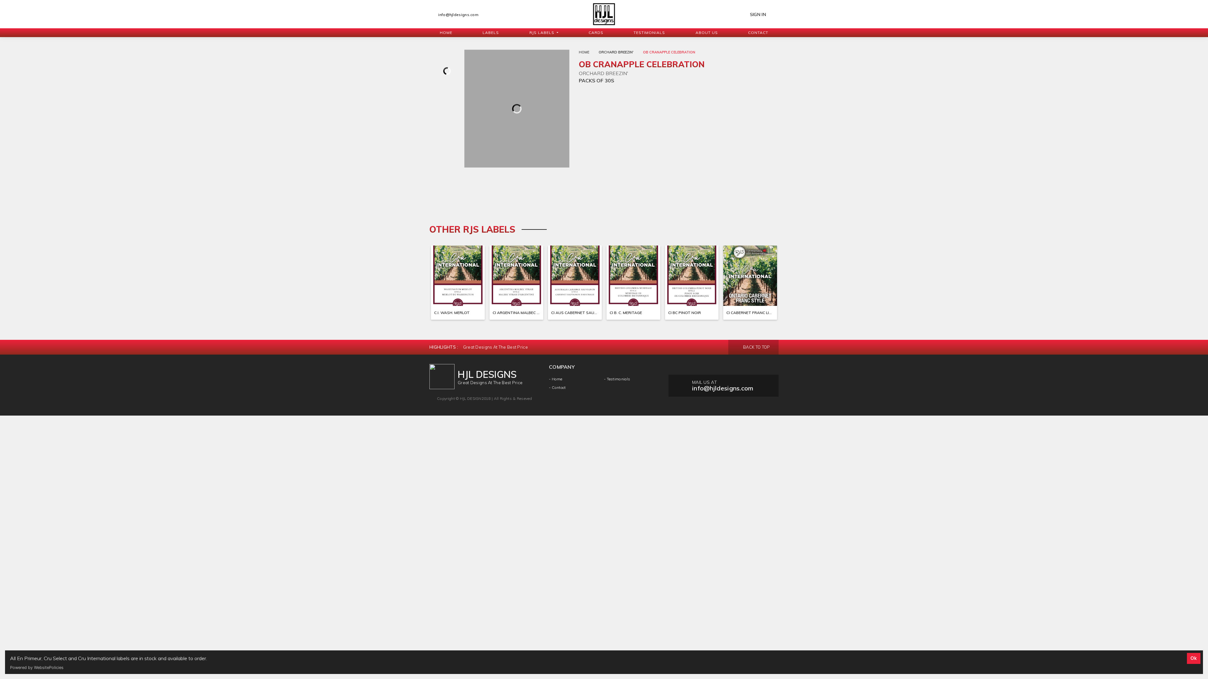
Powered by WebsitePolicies (37, 667)
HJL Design (471, 398)
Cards (596, 32)
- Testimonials (617, 379)
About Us (707, 32)
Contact (758, 32)
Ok (1193, 658)
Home (446, 32)
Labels (491, 32)
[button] (544, 32)
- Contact (557, 387)
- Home (555, 379)
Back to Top (756, 347)
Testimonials (649, 32)
